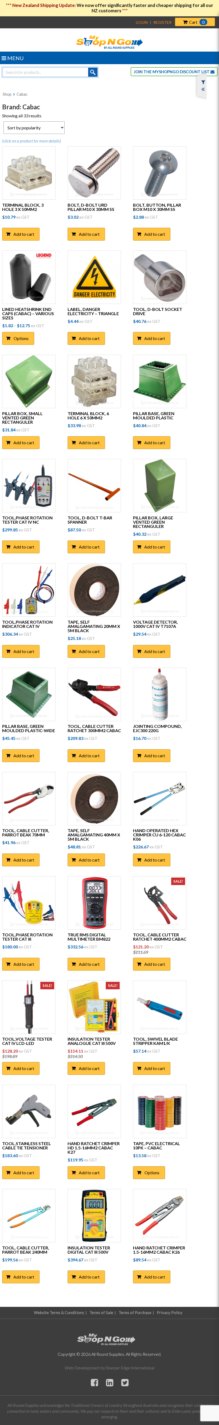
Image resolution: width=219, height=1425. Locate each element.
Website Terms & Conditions (59, 1312)
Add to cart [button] (23, 234)
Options (21, 338)
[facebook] (94, 1382)
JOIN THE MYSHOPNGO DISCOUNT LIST (172, 71)
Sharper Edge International (130, 1367)
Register (162, 22)
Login (142, 22)
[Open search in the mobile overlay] (50, 72)
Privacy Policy (169, 1312)
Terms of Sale (101, 1312)
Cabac (22, 94)
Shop (7, 94)
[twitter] (124, 1382)
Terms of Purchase (135, 1312)
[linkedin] (109, 1382)
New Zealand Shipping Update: (44, 5)
